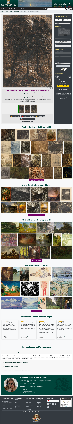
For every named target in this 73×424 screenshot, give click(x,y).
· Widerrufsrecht (17, 405)
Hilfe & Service (39, 8)
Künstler (10, 8)
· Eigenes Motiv (28, 399)
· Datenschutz (17, 403)
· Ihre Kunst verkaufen (29, 401)
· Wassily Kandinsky (39, 403)
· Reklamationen (17, 406)
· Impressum (17, 401)
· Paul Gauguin (38, 402)
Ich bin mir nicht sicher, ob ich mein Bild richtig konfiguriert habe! (17, 370)
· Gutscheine (27, 407)
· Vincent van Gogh (39, 399)
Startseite (2, 11)
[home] (2, 9)
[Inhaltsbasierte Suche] (68, 9)
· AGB (16, 402)
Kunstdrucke (5, 8)
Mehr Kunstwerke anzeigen (37, 310)
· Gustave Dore (38, 406)
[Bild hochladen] (71, 9)
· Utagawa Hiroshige (39, 405)
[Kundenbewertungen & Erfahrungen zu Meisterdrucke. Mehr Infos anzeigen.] (66, 402)
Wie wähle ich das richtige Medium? (10, 366)
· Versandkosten (28, 402)
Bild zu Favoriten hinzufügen (28, 116)
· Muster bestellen (28, 409)
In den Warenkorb (63, 86)
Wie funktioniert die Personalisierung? (11, 352)
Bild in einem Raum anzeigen (28, 118)
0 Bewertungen (29, 121)
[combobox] (63, 23)
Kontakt (44, 8)
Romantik (11, 11)
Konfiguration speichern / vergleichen (64, 66)
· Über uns (16, 407)
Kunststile (21, 8)
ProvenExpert (8, 336)
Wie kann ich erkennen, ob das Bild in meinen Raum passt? (15, 362)
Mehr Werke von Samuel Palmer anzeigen (36, 215)
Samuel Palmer (16, 11)
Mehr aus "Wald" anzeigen (36, 260)
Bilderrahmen (26, 8)
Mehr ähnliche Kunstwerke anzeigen (36, 180)
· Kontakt (16, 399)
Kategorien (15, 8)
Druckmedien (32, 8)
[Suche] (66, 9)
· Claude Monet (38, 401)
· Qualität (27, 403)
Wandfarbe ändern (41, 116)
